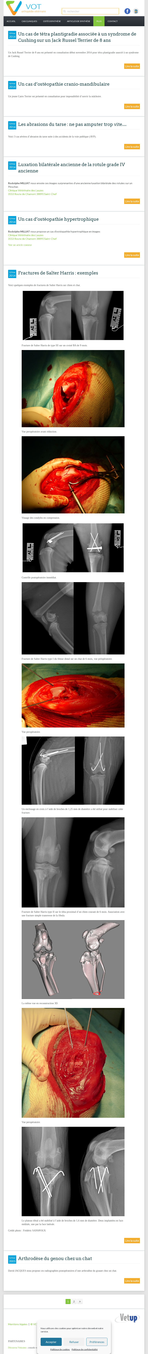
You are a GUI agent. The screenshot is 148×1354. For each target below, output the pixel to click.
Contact (113, 21)
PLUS (98, 21)
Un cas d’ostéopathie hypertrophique (58, 219)
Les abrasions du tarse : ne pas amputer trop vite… (72, 124)
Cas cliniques (29, 21)
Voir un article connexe (20, 245)
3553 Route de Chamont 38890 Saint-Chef (32, 193)
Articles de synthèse (78, 21)
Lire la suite (132, 66)
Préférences (97, 1342)
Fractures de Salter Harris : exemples (58, 273)
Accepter (51, 1342)
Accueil (11, 21)
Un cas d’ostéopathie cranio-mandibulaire (64, 84)
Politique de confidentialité (85, 1349)
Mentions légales (17, 1324)
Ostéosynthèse (52, 21)
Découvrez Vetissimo (17, 1347)
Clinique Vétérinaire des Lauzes (25, 190)
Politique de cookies (60, 1349)
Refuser (74, 1342)
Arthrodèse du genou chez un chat (55, 1258)
